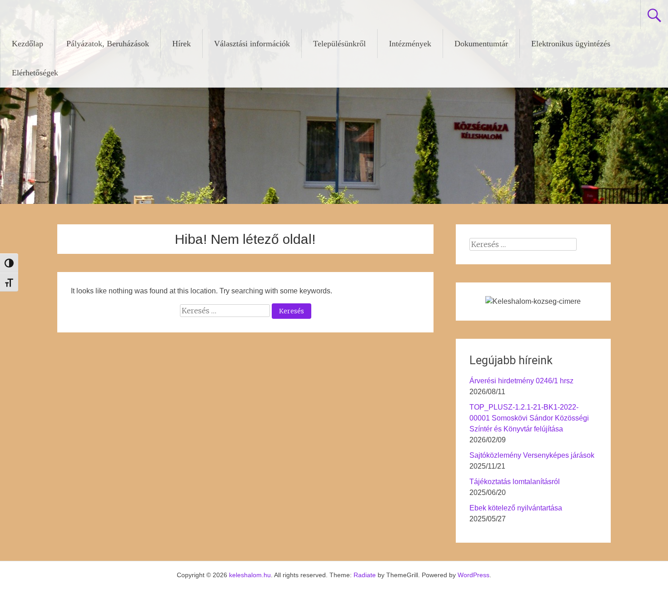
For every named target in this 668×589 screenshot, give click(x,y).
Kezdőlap (27, 43)
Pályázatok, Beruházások (107, 43)
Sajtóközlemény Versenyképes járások (531, 455)
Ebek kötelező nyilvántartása (515, 508)
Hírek (181, 43)
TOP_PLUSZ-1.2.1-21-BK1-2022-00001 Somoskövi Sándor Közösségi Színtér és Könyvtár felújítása (529, 418)
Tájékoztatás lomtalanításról (514, 481)
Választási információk (252, 43)
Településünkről (339, 43)
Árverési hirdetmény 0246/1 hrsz (521, 381)
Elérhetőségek (35, 72)
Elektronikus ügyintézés (570, 43)
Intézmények (410, 43)
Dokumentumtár (481, 43)
